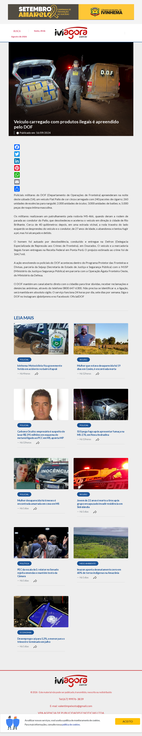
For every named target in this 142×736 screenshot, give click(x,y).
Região (83, 359)
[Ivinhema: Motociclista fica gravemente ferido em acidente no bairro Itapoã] (41, 338)
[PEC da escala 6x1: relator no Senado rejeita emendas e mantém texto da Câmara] (41, 542)
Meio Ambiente (88, 563)
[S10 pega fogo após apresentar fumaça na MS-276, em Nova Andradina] (101, 404)
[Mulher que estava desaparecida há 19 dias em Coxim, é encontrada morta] (101, 338)
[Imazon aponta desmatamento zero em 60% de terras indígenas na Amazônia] (101, 542)
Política (24, 563)
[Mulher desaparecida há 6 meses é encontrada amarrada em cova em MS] (41, 473)
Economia (25, 632)
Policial (24, 359)
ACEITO (128, 721)
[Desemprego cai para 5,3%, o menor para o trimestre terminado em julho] (41, 611)
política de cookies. (71, 724)
